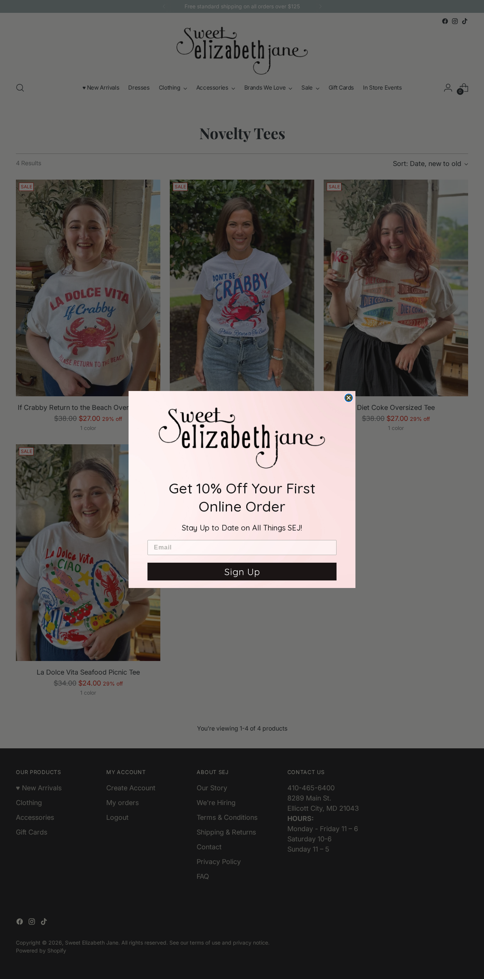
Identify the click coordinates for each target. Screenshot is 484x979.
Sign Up (242, 571)
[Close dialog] (348, 398)
